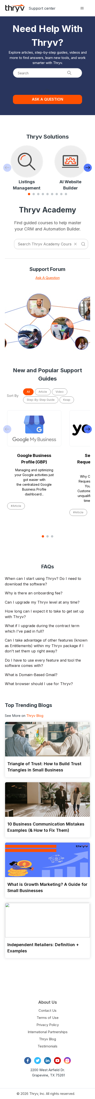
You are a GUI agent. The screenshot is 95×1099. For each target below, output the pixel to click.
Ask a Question (47, 99)
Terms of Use (48, 1017)
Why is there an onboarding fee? (33, 593)
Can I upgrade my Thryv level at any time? (42, 602)
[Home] (15, 8)
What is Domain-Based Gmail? (31, 674)
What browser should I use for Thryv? (39, 683)
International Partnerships (48, 1032)
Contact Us (47, 1010)
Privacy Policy (47, 1025)
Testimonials (47, 1046)
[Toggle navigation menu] (82, 8)
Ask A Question (48, 278)
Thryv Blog (34, 715)
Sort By (12, 395)
